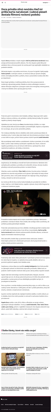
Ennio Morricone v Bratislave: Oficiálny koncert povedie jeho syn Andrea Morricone (37, 349)
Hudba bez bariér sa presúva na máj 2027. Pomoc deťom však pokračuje (12, 348)
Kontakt (32, 404)
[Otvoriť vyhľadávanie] (5, 2)
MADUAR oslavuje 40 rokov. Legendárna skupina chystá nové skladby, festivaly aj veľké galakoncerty (37, 389)
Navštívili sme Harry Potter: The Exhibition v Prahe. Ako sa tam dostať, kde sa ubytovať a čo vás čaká (13, 369)
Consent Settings (39, 404)
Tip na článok (20, 404)
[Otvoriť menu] (2, 2)
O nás (2, 404)
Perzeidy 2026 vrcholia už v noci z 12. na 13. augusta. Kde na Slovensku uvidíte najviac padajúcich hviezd (37, 369)
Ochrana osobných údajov (10, 404)
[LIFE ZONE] (25, 2)
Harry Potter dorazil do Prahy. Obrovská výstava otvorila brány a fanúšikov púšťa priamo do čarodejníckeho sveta (12, 389)
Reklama (27, 404)
